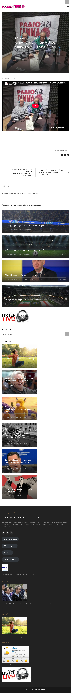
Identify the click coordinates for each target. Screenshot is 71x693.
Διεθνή (33, 304)
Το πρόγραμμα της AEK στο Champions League (24, 225)
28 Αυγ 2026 (9, 254)
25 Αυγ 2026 (9, 279)
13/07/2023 (7, 608)
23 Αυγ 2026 (9, 303)
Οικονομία (8, 469)
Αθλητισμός (27, 229)
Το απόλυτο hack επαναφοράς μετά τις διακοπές (18, 637)
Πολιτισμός (19, 391)
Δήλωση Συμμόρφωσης (10, 559)
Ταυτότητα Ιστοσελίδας (10, 539)
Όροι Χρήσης (7, 552)
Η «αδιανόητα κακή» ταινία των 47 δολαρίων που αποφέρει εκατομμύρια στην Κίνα (19, 409)
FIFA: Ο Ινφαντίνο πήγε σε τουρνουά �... (21, 275)
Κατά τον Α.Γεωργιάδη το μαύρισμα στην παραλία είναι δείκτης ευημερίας (19, 461)
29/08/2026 (9, 364)
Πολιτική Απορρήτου (10, 546)
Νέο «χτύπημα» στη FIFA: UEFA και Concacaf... (24, 300)
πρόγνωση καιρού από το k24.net (16, 664)
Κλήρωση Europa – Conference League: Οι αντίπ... (25, 250)
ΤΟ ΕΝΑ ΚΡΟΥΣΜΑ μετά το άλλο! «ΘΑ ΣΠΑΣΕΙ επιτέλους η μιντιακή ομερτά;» (27, 604)
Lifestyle (26, 279)
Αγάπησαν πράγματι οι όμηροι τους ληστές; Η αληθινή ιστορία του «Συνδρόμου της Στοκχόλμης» (18, 435)
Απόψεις (25, 468)
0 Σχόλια (64, 229)
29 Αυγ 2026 (9, 229)
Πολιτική (40, 279)
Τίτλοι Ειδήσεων (18, 229)
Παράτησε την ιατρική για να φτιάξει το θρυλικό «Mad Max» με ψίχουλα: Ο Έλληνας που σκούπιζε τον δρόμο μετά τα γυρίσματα (19, 381)
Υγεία (25, 391)
